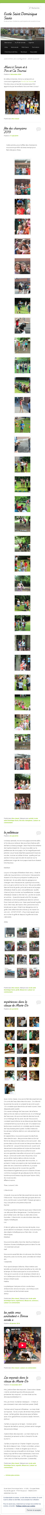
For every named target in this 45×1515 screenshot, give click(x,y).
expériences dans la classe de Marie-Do (16, 1003)
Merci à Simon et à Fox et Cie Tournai (15, 69)
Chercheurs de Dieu (10, 52)
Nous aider (33, 52)
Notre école (14, 47)
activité (31, 818)
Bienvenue (8, 42)
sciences (35, 1300)
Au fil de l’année (20, 42)
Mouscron (23, 990)
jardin (17, 990)
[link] (27, 81)
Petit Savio (25, 47)
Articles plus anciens (12, 1475)
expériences (20, 1300)
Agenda (31, 42)
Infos (6, 47)
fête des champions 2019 (15, 130)
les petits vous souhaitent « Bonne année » (16, 1316)
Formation (35, 47)
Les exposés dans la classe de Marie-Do (16, 1379)
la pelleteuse (11, 832)
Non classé (15, 119)
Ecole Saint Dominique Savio (20, 16)
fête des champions (25, 820)
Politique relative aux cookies (25, 1506)
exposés (18, 1465)
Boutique (24, 52)
